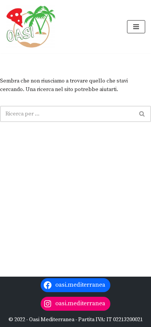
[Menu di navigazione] (136, 26)
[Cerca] (142, 114)
